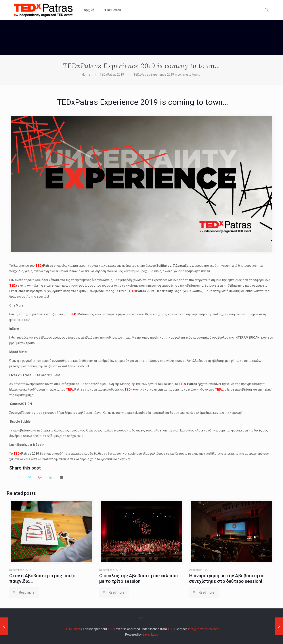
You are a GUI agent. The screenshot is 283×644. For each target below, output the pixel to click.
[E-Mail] (61, 477)
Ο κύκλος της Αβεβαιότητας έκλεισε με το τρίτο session (138, 578)
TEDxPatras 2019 (112, 74)
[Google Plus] (40, 477)
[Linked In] (51, 477)
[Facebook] (19, 477)
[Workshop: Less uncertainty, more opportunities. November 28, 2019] (4, 626)
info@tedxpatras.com (203, 629)
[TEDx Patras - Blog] (43, 10)
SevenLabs (150, 634)
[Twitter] (30, 477)
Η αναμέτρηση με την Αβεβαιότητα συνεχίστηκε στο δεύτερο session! (226, 578)
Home (86, 74)
